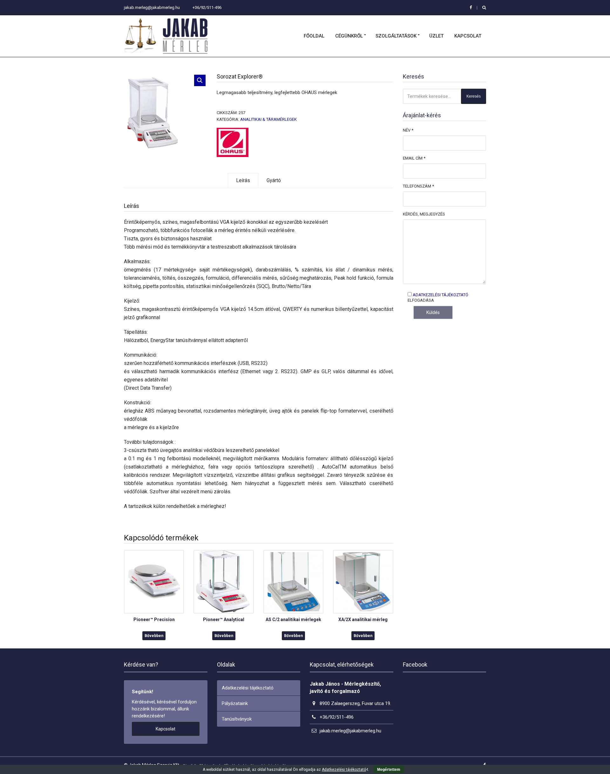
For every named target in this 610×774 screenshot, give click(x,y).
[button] (200, 80)
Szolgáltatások (396, 36)
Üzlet (436, 36)
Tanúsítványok (237, 719)
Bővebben (154, 636)
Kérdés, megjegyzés (424, 214)
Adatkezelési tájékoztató (440, 294)
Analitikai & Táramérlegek (268, 119)
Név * (408, 130)
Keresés (473, 96)
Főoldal (314, 36)
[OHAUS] (232, 142)
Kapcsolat (467, 36)
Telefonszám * (418, 186)
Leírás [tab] (243, 180)
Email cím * (414, 158)
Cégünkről (349, 36)
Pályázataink (235, 703)
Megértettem (388, 769)
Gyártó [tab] (274, 180)
